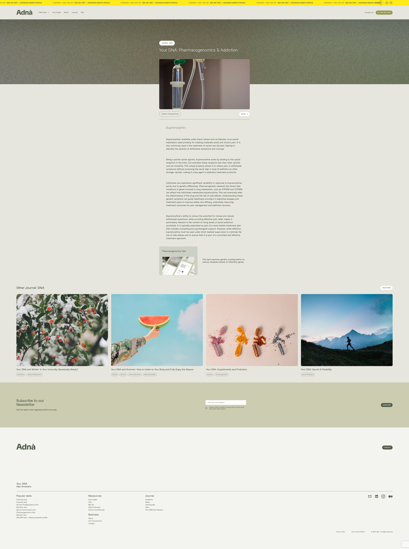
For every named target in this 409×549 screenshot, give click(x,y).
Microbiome (21, 374)
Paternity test (21, 500)
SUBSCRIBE (387, 405)
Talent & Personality (149, 374)
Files (147, 507)
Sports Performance (135, 374)
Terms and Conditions (358, 532)
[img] (383, 497)
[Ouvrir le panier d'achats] (391, 3)
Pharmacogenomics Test (25, 512)
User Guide (56, 12)
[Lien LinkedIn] (376, 496)
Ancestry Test (21, 502)
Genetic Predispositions (170, 114)
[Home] (24, 12)
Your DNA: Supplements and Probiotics (226, 369)
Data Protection (94, 507)
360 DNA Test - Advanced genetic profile (32, 517)
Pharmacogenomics (221, 374)
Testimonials (150, 505)
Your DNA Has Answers (154, 510)
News (147, 502)
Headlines (149, 500)
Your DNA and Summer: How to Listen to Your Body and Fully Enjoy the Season (152, 369)
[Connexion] (386, 3)
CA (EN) (377, 3)
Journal (75, 12)
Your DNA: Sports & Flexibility (316, 369)
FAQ (82, 12)
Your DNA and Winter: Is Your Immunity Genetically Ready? (47, 369)
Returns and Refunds (96, 510)
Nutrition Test (21, 507)
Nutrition (123, 374)
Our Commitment (95, 521)
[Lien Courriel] (370, 497)
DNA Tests (43, 12)
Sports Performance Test (26, 510)
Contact (387, 447)
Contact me (369, 12)
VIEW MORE (386, 288)
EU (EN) (377, 12)
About (66, 12)
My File (91, 505)
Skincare (114, 374)
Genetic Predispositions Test (27, 505)
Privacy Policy (340, 532)
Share (243, 114)
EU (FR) (377, 9)
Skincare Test (21, 515)
